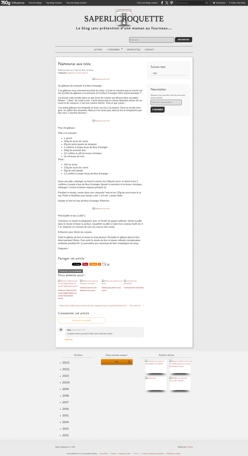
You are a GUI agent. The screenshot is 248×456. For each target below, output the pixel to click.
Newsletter (133, 49)
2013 (65, 428)
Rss (117, 362)
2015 (65, 415)
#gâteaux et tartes (75, 72)
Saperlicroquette (124, 18)
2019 (65, 389)
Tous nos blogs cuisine (147, 3)
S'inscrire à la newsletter (70, 271)
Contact (149, 49)
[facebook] (162, 2)
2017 (65, 402)
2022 (65, 369)
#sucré (85, 72)
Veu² (79, 453)
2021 (65, 376)
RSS (155, 73)
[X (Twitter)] (167, 2)
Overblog (189, 447)
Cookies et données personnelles (153, 453)
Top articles (104, 453)
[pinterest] (171, 2)
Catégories (112, 49)
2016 (65, 409)
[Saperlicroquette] (124, 11)
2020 (66, 382)
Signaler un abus (125, 453)
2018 (65, 395)
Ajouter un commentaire (81, 320)
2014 (65, 422)
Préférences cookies (173, 453)
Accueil (98, 49)
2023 (65, 362)
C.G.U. (136, 453)
